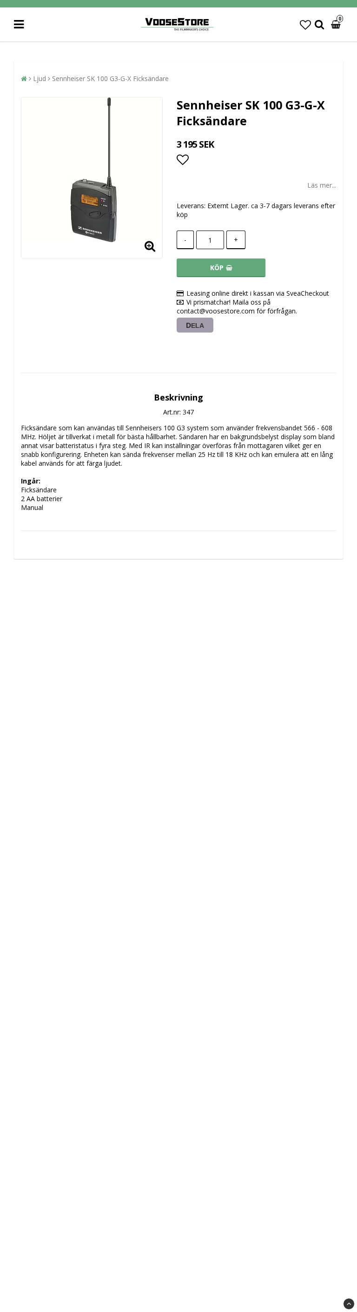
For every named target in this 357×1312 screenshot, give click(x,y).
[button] (305, 24)
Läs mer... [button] (321, 185)
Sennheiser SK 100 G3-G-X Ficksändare (110, 78)
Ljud (39, 78)
